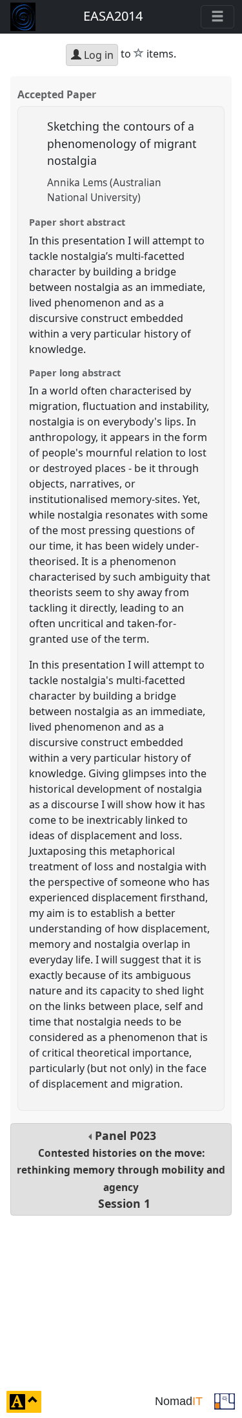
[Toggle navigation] (217, 16)
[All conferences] (224, 1400)
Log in (97, 55)
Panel (121, 1170)
